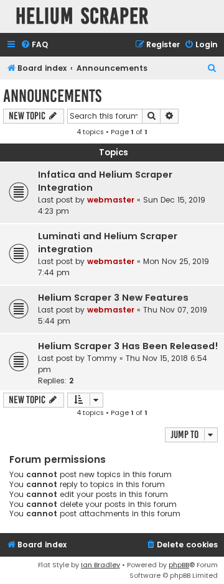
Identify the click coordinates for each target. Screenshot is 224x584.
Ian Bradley (100, 565)
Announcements (52, 96)
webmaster (110, 199)
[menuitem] (34, 45)
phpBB (179, 565)
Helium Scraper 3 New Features (113, 297)
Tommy (102, 358)
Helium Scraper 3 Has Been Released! (128, 346)
